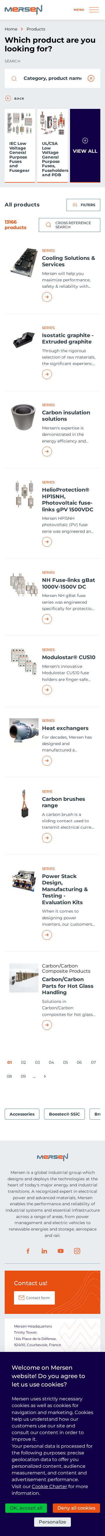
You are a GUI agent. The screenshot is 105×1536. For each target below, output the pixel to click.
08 (10, 1077)
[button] (85, 145)
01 (10, 1063)
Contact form (38, 1298)
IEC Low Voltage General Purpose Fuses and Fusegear (19, 157)
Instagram (77, 1251)
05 (66, 1063)
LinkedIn (44, 1251)
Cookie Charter (49, 1486)
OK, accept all (26, 1508)
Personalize (52, 1522)
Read (69, 297)
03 (38, 1063)
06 (80, 1063)
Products (36, 29)
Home (11, 29)
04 (52, 1063)
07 (94, 1063)
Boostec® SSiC (64, 1114)
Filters (88, 205)
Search (12, 61)
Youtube (60, 1251)
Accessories (22, 1114)
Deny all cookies (76, 1508)
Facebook (28, 1251)
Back (19, 98)
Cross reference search (73, 225)
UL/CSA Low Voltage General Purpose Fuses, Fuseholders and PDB (53, 159)
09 (24, 1077)
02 (24, 1063)
